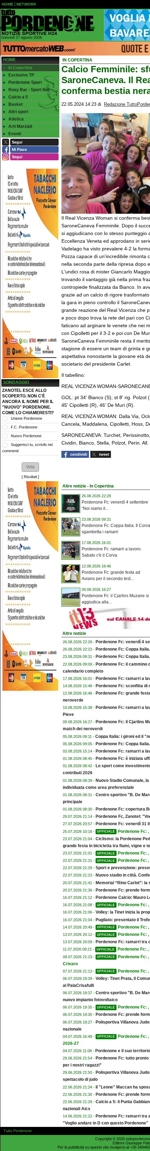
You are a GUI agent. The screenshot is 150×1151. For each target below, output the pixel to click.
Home (9, 59)
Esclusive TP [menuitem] (21, 75)
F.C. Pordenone (24, 427)
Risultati (30, 477)
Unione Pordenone (26, 418)
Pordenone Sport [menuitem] (25, 82)
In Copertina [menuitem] (20, 67)
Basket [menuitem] (15, 104)
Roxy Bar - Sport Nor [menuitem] (29, 89)
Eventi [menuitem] (14, 133)
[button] (30, 466)
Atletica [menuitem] (16, 119)
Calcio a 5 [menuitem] (18, 97)
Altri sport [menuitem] (18, 111)
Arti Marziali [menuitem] (20, 126)
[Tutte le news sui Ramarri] (47, 22)
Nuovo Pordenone (26, 436)
